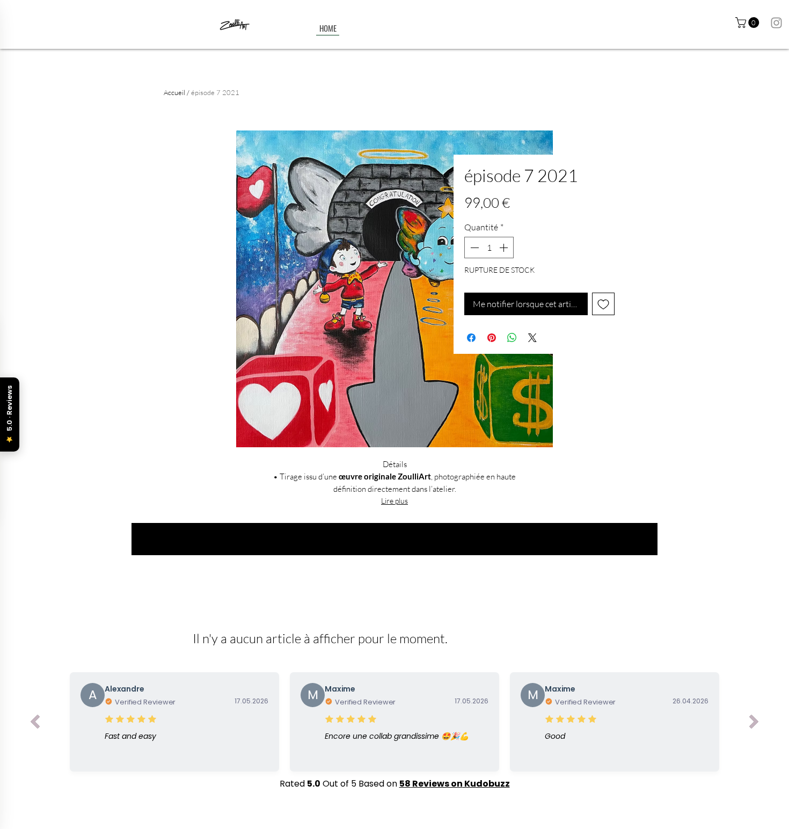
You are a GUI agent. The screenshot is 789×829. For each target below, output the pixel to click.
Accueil (174, 92)
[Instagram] (776, 23)
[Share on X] (532, 337)
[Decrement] (473, 247)
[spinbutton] (489, 247)
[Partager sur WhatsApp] (512, 337)
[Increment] (504, 247)
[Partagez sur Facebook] (471, 337)
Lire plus (394, 500)
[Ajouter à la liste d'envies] (603, 304)
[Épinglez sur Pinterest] (491, 337)
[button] (748, 22)
